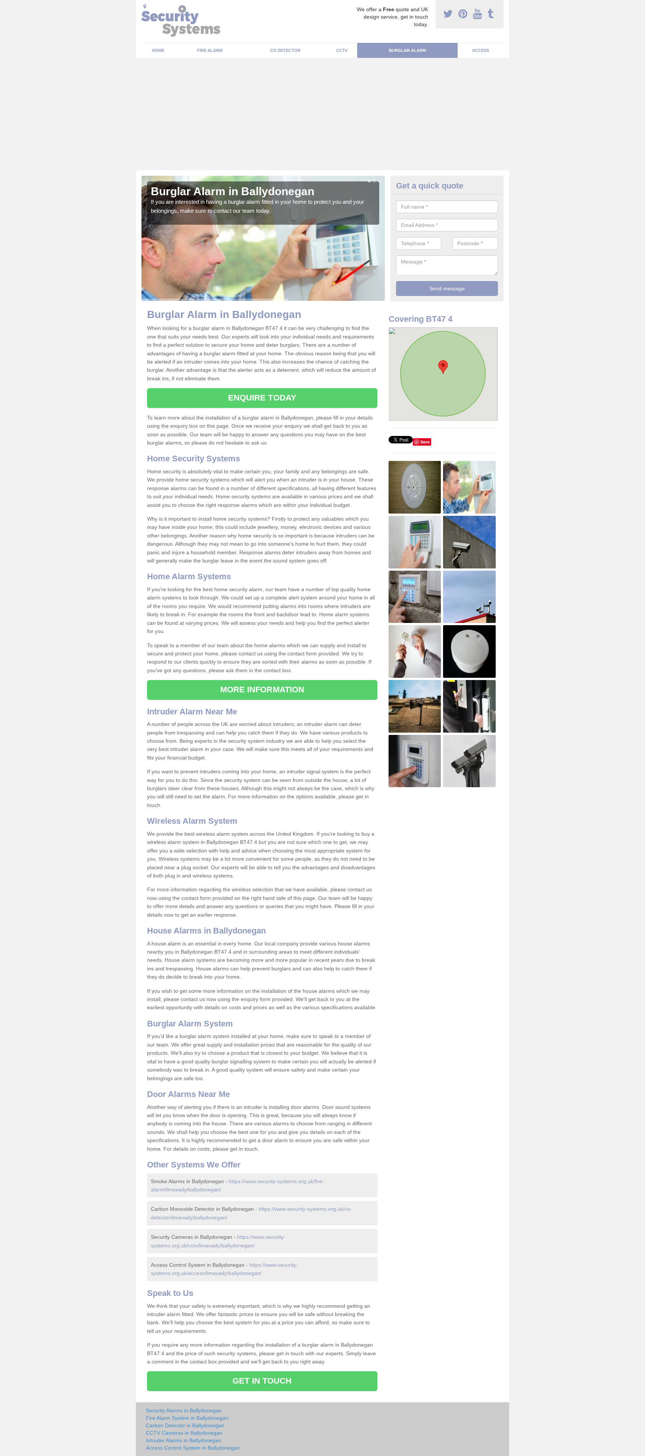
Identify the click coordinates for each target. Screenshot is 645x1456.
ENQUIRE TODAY (262, 397)
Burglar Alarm (407, 50)
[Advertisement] (322, 114)
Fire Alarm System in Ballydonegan (187, 1418)
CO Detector (285, 50)
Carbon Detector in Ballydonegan (185, 1425)
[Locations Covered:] (144, 6)
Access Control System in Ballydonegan (193, 1448)
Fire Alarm (209, 50)
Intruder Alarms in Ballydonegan (183, 1440)
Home (158, 50)
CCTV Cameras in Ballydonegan (184, 1433)
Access (480, 50)
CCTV (342, 50)
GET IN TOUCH (262, 1380)
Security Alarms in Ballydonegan (184, 1410)
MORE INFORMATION (262, 689)
